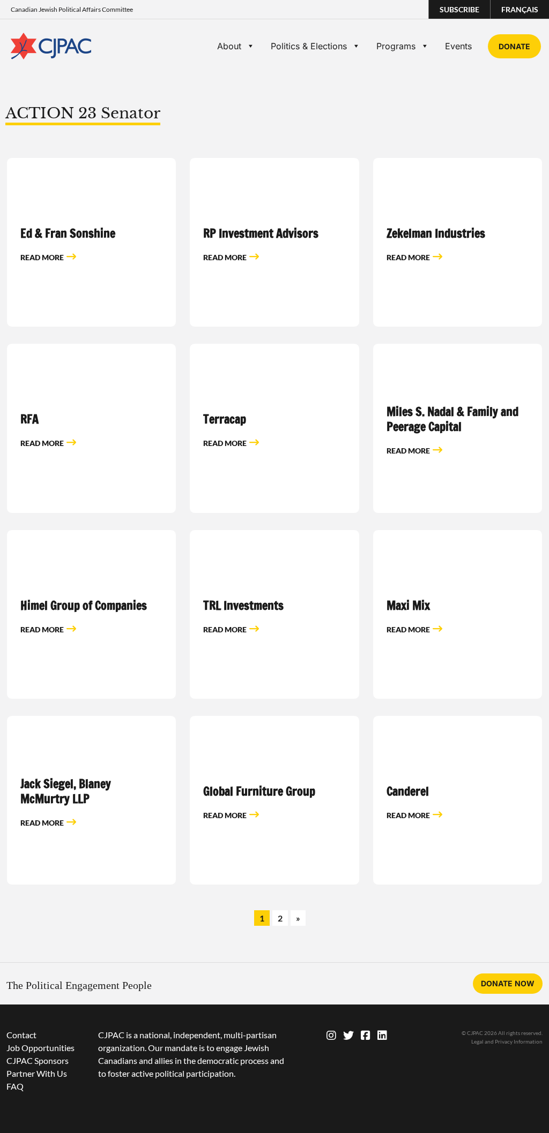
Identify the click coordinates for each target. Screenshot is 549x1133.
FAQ (15, 1086)
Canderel (408, 791)
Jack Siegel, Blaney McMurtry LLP (65, 791)
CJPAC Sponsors (37, 1060)
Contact (21, 1035)
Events (458, 46)
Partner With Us (36, 1073)
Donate (514, 46)
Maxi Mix (408, 605)
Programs (396, 46)
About (229, 46)
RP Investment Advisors (260, 233)
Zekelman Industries (436, 233)
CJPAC (51, 46)
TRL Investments (243, 605)
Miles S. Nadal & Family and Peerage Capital (452, 419)
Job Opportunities (40, 1048)
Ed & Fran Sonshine (67, 233)
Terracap (224, 419)
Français (519, 9)
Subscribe (459, 9)
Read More (42, 257)
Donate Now (508, 983)
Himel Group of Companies (83, 605)
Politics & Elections (309, 46)
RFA (29, 419)
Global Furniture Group (259, 791)
